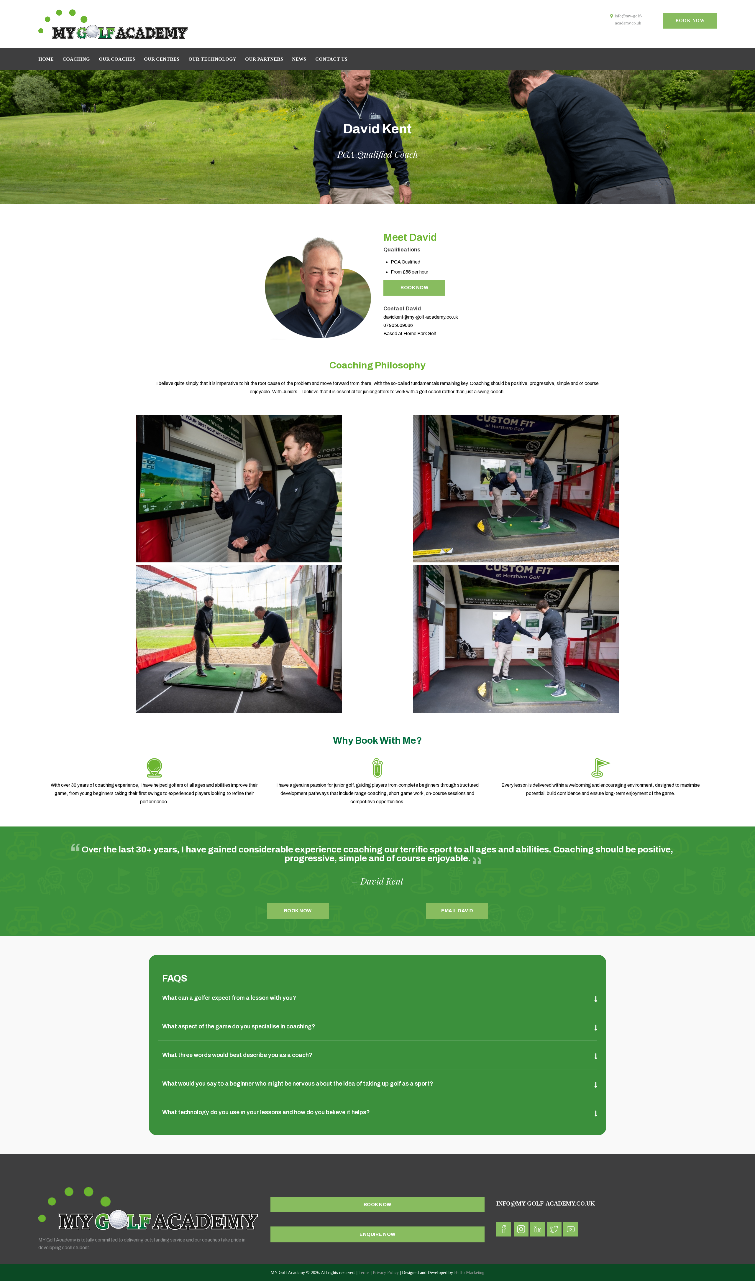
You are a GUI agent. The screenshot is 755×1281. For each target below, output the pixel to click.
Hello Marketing (469, 1272)
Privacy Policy (386, 1272)
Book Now (414, 287)
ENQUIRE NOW (377, 1234)
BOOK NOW (690, 20)
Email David (457, 910)
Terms (364, 1272)
